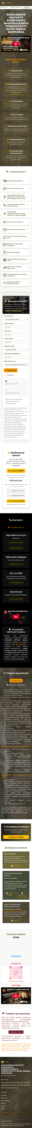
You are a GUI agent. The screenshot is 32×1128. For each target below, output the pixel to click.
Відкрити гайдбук (17, 837)
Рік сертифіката (9, 316)
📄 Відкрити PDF (16, 866)
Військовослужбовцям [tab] (17, 685)
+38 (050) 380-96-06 (16, 599)
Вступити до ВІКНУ (17, 501)
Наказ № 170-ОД (15, 1050)
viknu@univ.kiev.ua (17, 527)
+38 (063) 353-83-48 (16, 548)
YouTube (5, 1116)
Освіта (3, 1103)
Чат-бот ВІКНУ (17, 471)
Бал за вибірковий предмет (12, 353)
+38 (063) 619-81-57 (16, 564)
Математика (7, 331)
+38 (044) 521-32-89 (16, 542)
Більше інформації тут (16, 94)
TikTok (23, 1112)
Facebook (5, 1112)
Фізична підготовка (10, 361)
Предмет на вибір (9, 346)
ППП (2, 1109)
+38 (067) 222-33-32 (17, 491)
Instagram (14, 1112)
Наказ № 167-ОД (7, 1044)
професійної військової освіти (13, 911)
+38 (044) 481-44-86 (17, 496)
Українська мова (9, 323)
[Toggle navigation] (29, 3)
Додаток (17, 1046)
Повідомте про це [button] (16, 1032)
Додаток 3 (26, 1048)
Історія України (8, 338)
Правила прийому (15, 7)
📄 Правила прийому (9, 894)
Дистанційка (5, 1101)
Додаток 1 (18, 1044)
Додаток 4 (5, 1050)
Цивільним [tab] (17, 680)
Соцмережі (26, 7)
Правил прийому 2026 (14, 311)
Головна (8, 3)
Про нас (4, 1098)
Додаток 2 (26, 1044)
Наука (3, 1106)
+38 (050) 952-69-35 (16, 583)
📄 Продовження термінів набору (22, 895)
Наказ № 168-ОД (7, 1046)
